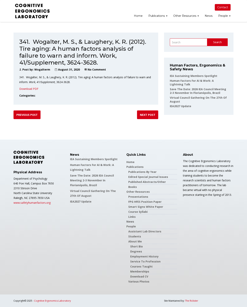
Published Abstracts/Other (147, 182)
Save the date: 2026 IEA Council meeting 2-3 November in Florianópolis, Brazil (198, 91)
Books (132, 187)
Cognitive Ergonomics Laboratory (52, 300)
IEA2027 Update (180, 106)
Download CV (139, 276)
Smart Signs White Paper (145, 207)
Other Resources (185, 16)
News (208, 16)
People (223, 16)
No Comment (97, 69)
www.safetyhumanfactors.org (32, 202)
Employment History (144, 256)
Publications (157, 16)
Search (217, 42)
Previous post (27, 115)
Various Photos (138, 281)
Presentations (138, 196)
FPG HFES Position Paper (145, 202)
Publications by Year (142, 172)
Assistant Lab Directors (144, 231)
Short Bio (136, 246)
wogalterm (42, 69)
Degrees (136, 251)
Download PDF (28, 89)
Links (132, 217)
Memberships (139, 271)
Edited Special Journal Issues (148, 177)
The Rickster (191, 300)
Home (138, 16)
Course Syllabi (138, 212)
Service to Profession (145, 261)
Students (134, 236)
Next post (147, 115)
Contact (222, 7)
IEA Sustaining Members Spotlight (193, 76)
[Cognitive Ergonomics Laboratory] (32, 11)
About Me (135, 241)
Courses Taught (141, 266)
